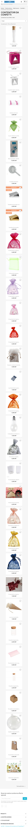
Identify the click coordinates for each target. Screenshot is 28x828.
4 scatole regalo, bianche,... (14, 90)
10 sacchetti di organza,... (14, 319)
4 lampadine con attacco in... (14, 433)
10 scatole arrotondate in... (14, 709)
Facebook (2, 806)
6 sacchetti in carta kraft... (14, 754)
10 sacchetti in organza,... (14, 250)
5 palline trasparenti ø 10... (14, 732)
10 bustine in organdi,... (14, 456)
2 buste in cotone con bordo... (14, 365)
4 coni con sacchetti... (14, 617)
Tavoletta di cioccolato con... (14, 204)
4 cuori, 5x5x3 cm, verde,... (14, 135)
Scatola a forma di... (14, 113)
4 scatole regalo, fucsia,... (14, 67)
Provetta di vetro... (14, 44)
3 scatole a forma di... (14, 181)
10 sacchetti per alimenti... (14, 479)
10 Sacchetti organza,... (14, 273)
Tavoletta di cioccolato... (14, 227)
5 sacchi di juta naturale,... (14, 502)
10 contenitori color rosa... (14, 663)
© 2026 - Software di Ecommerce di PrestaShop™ (12, 826)
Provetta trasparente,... (14, 640)
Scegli (14, 21)
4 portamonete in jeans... (14, 388)
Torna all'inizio (21, 786)
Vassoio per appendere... (14, 777)
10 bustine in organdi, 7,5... (14, 525)
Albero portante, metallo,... (14, 158)
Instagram (6, 806)
